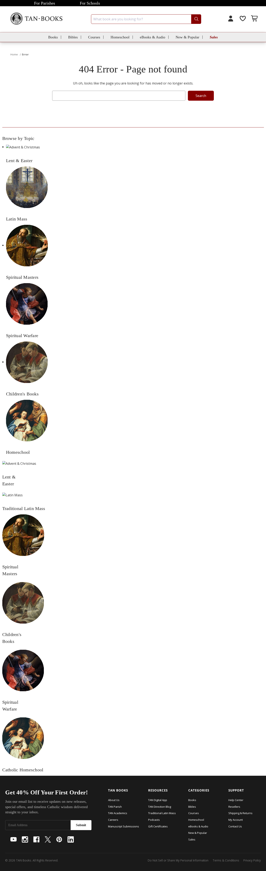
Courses (94, 37)
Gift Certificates (158, 826)
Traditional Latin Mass (162, 813)
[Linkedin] (71, 839)
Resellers (234, 807)
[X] (48, 839)
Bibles (73, 37)
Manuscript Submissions (123, 826)
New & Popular (187, 37)
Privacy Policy (252, 860)
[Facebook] (36, 839)
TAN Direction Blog (159, 807)
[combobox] (146, 19)
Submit (81, 825)
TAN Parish (115, 807)
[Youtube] (13, 839)
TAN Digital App (157, 800)
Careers (113, 820)
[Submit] (196, 19)
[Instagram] (25, 839)
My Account (235, 820)
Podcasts (154, 820)
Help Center (235, 800)
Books (53, 37)
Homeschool (120, 37)
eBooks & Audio (152, 37)
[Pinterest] (59, 839)
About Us (113, 800)
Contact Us (235, 826)
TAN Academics (117, 813)
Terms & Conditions (226, 860)
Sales (214, 37)
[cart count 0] (255, 19)
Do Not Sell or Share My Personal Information (178, 860)
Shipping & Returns (240, 813)
